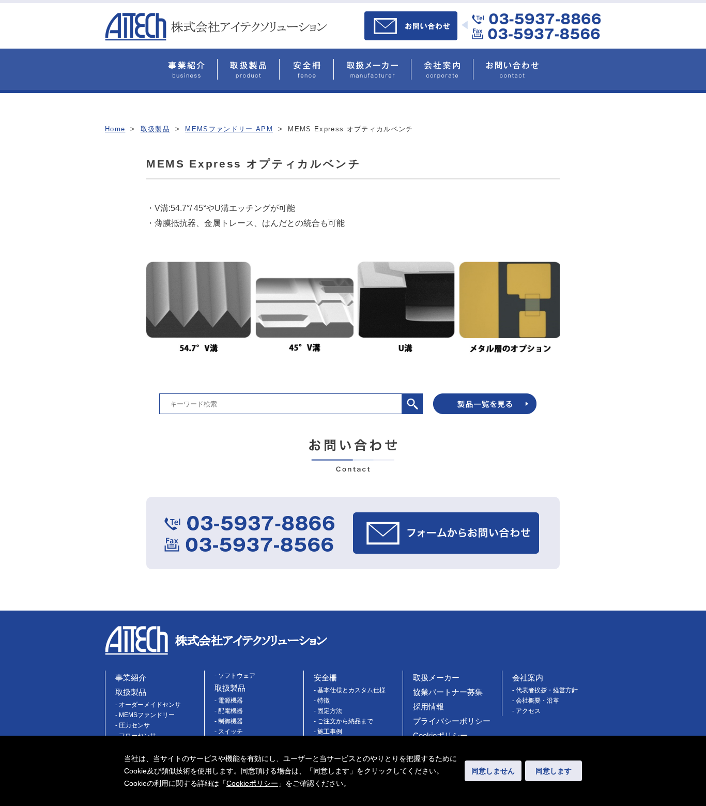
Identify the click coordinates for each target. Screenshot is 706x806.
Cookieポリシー (252, 783)
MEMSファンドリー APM (229, 129)
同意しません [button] (493, 771)
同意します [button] (553, 771)
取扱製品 (155, 129)
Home (115, 129)
